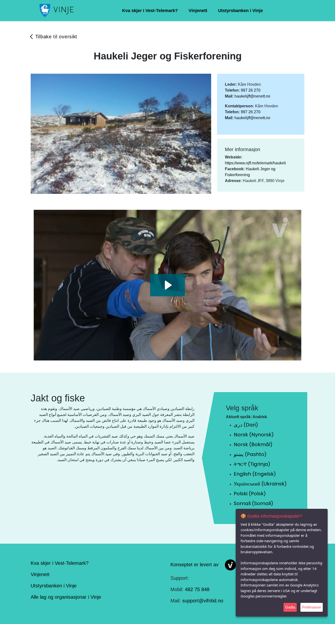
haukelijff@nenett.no (252, 96)
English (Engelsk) (255, 473)
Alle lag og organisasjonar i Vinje (66, 597)
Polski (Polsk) (250, 493)
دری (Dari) (246, 424)
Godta (290, 607)
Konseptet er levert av (194, 564)
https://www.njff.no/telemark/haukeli (255, 163)
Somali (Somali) (253, 503)
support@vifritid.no (202, 600)
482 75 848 (197, 589)
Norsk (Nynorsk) (254, 434)
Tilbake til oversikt (56, 36)
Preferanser (311, 607)
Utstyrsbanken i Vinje (240, 10)
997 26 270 (250, 90)
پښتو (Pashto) (250, 454)
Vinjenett (198, 10)
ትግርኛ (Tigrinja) (252, 464)
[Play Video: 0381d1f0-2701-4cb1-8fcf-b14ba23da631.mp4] (167, 285)
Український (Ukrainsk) (260, 483)
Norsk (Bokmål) (253, 444)
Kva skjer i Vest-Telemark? (150, 10)
